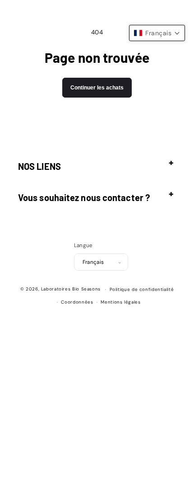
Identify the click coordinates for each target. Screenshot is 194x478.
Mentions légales (120, 302)
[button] (97, 162)
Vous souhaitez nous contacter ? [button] (84, 197)
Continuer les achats (97, 87)
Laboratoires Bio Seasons (71, 289)
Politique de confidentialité (142, 289)
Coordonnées (77, 302)
